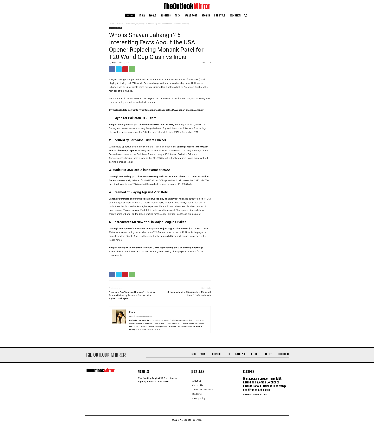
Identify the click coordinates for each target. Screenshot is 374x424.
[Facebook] (112, 69)
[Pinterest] (125, 69)
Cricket (120, 23)
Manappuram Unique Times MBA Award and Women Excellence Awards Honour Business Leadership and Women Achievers (264, 384)
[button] (245, 15)
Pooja (114, 63)
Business (247, 394)
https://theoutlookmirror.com (140, 316)
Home (111, 23)
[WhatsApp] (132, 69)
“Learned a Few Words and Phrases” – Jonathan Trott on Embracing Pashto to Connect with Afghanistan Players (132, 295)
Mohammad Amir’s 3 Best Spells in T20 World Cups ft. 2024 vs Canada (189, 294)
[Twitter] (119, 69)
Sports (119, 28)
